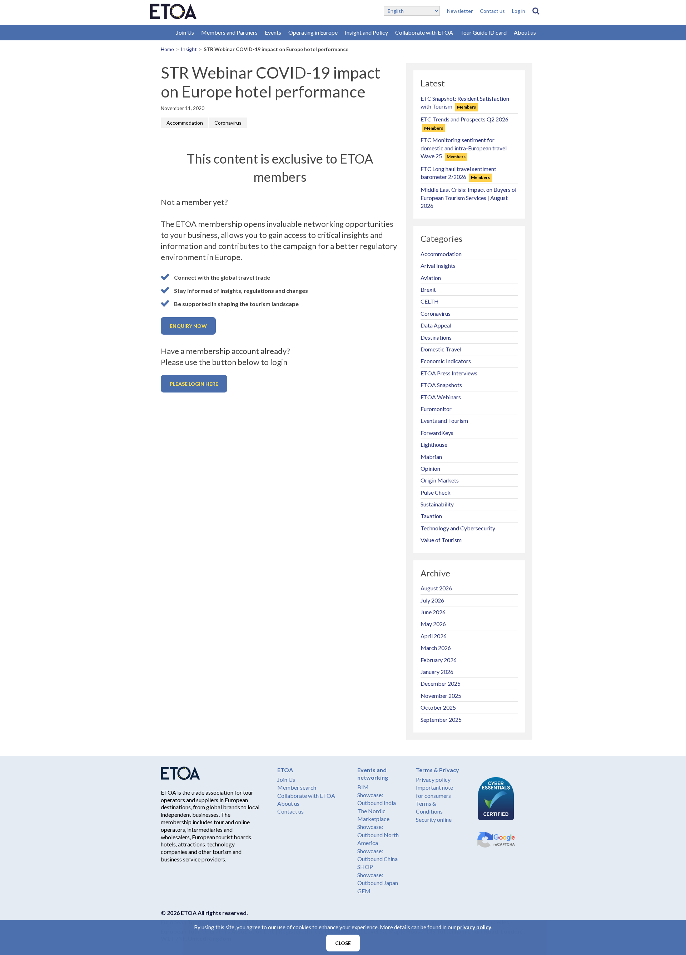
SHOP (365, 866)
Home (167, 49)
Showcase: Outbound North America (378, 834)
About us (525, 32)
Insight (189, 49)
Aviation (431, 277)
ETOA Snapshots (441, 384)
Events (273, 32)
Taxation (431, 515)
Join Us (185, 32)
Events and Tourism (444, 420)
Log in (518, 11)
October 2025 (438, 707)
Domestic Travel (441, 349)
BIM (363, 787)
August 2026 (436, 588)
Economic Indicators (446, 361)
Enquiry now (188, 326)
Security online (434, 819)
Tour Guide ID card (483, 32)
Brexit (428, 289)
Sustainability (437, 504)
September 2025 (441, 719)
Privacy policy (433, 779)
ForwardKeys (437, 432)
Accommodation (184, 123)
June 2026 (433, 612)
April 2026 (434, 635)
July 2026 (432, 600)
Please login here (194, 384)
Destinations (436, 337)
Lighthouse (434, 444)
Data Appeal (436, 325)
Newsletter (460, 11)
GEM (364, 891)
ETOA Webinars (441, 397)
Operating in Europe (313, 32)
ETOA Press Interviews (449, 373)
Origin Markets (440, 480)
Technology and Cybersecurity (458, 528)
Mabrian (431, 456)
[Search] (536, 11)
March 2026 (436, 647)
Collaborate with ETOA (424, 32)
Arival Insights (438, 265)
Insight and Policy (366, 32)
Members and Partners (229, 32)
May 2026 (433, 623)
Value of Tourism (441, 539)
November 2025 (441, 695)
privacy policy (474, 927)
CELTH (430, 301)
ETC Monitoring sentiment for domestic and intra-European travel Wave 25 (464, 147)
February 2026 (439, 659)
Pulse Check (436, 492)
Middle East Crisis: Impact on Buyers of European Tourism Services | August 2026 (469, 197)
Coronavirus (228, 123)
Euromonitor (436, 408)
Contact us (492, 11)
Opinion (430, 468)
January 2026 (437, 671)
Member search (296, 787)
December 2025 (441, 683)
